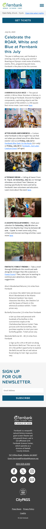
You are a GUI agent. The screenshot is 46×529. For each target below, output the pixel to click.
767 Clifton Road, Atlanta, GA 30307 (23, 455)
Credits (23, 513)
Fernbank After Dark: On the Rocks (18, 143)
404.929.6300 (23, 463)
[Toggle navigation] (42, 5)
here (30, 105)
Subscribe (23, 398)
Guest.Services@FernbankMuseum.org (23, 458)
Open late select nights (34, 13)
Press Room (16, 509)
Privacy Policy (28, 509)
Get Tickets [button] (23, 20)
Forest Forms (10, 274)
